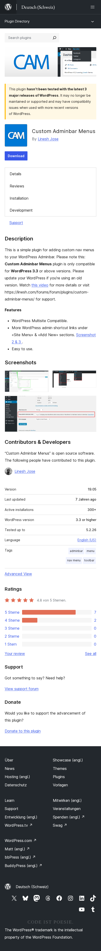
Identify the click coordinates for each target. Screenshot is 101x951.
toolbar (89, 560)
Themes (60, 768)
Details (15, 173)
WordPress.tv (19, 825)
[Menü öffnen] (93, 7)
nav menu (74, 560)
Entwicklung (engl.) (21, 817)
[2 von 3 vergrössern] (90, 376)
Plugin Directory (17, 21)
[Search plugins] (54, 37)
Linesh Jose (48, 139)
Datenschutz (16, 785)
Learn (9, 800)
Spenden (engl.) (69, 817)
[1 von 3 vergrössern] (42, 376)
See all (90, 653)
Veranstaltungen (67, 808)
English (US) (87, 540)
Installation (19, 198)
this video (39, 285)
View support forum (22, 688)
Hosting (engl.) (17, 776)
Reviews (17, 186)
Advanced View (18, 573)
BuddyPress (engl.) (23, 865)
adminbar (76, 551)
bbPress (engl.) (20, 857)
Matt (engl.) (17, 849)
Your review (15, 653)
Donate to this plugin (23, 731)
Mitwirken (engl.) (67, 800)
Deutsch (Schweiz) (32, 886)
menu (90, 551)
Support (16, 222)
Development (21, 210)
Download (16, 156)
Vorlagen (60, 785)
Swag (60, 825)
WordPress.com (21, 840)
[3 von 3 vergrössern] (90, 402)
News (10, 768)
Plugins (59, 776)
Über (9, 760)
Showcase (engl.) (68, 760)
